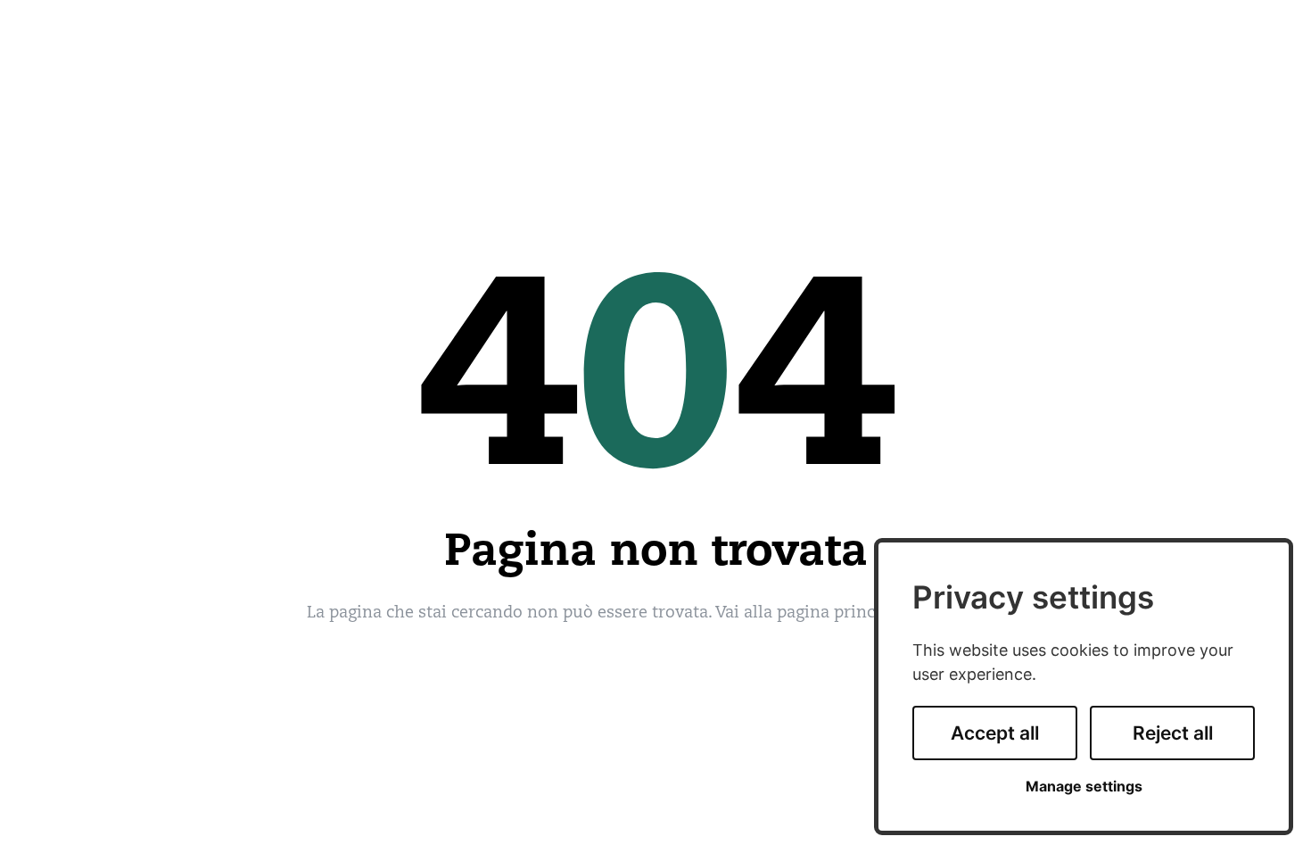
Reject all (1173, 733)
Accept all (995, 733)
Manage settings (1084, 786)
